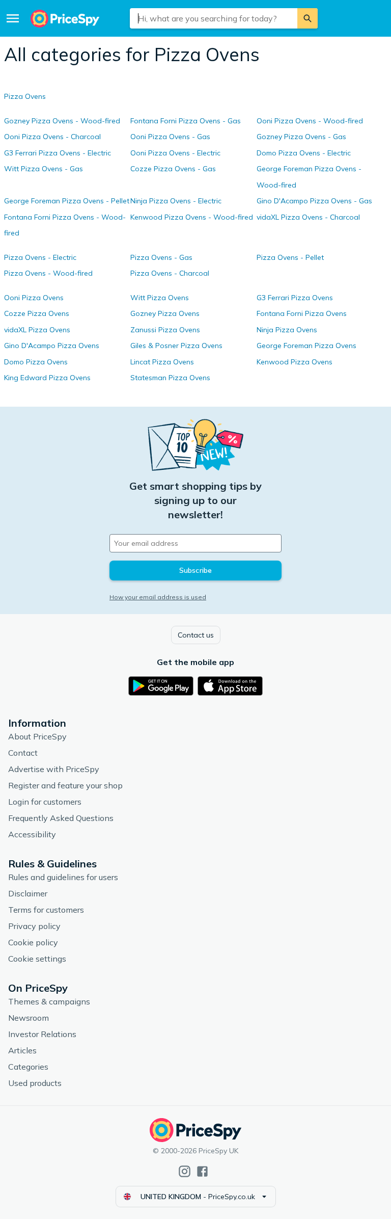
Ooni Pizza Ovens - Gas (170, 136)
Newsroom (28, 1018)
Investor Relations (42, 1034)
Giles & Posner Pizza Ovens (176, 345)
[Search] (307, 18)
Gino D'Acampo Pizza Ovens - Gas (314, 200)
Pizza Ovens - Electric (40, 257)
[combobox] (213, 18)
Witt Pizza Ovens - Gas (43, 168)
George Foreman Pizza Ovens (306, 345)
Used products (35, 1083)
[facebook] (202, 1171)
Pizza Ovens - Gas (161, 257)
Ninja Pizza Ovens (287, 329)
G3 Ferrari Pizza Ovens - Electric (57, 152)
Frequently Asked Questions (61, 818)
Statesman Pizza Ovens (170, 377)
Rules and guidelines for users (63, 877)
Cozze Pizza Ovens (36, 313)
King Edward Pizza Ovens (47, 377)
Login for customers (44, 802)
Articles (22, 1050)
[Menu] (13, 18)
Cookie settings (37, 958)
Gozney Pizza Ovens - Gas (301, 136)
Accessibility (32, 834)
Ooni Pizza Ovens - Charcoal (52, 136)
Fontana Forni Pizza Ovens (302, 313)
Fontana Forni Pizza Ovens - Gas (185, 120)
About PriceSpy (37, 736)
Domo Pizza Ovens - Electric (304, 152)
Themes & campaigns (49, 1001)
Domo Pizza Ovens (36, 361)
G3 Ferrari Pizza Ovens (295, 297)
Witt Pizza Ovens (159, 297)
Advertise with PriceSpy (53, 769)
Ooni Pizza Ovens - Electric (175, 152)
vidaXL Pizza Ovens (37, 329)
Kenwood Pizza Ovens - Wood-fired (191, 217)
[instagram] (184, 1171)
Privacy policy (34, 926)
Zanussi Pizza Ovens (165, 329)
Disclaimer (27, 893)
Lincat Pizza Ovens (162, 361)
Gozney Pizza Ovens (165, 313)
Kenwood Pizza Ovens (294, 361)
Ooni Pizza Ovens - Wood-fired (310, 120)
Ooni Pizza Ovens (34, 297)
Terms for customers (46, 910)
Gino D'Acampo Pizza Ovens (51, 345)
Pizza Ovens (25, 96)
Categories (28, 1067)
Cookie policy (33, 942)
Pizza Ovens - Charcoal (169, 273)
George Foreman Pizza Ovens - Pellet (66, 200)
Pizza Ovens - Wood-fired (48, 273)
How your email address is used (157, 597)
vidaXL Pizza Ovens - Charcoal (308, 217)
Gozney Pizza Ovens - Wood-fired (62, 120)
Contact (23, 753)
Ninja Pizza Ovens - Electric (175, 200)
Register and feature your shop (65, 785)
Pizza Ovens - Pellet (290, 257)
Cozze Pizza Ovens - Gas (173, 168)
